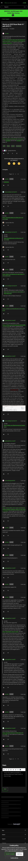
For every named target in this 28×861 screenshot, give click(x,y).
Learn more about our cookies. (15, 851)
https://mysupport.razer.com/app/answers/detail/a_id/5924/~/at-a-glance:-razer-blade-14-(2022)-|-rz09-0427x (13, 41)
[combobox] (14, 7)
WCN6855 (8, 140)
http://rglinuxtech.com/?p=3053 (10, 631)
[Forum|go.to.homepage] (10, 3)
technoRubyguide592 (10, 480)
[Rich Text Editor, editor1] (14, 779)
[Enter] (2, 7)
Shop (3, 830)
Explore (3, 834)
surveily (7, 33)
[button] (2, 3)
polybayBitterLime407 (10, 320)
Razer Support (5, 19)
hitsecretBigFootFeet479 (11, 192)
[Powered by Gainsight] (14, 824)
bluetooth (18, 146)
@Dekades (6, 182)
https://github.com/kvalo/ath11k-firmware (13, 139)
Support (3, 838)
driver (13, 146)
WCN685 (18, 140)
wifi (4, 146)
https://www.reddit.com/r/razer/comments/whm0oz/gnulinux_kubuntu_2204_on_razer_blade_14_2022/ (13, 509)
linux (8, 146)
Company (4, 843)
